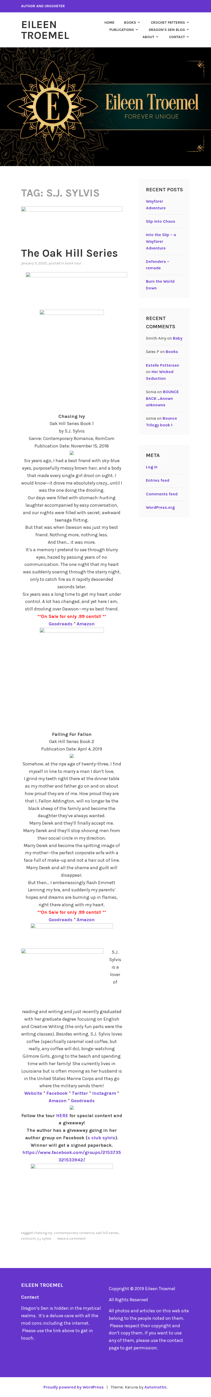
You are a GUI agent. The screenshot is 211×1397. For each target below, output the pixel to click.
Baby (177, 338)
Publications (121, 30)
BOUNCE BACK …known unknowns (162, 398)
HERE (62, 1115)
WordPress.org (160, 507)
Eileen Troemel (45, 30)
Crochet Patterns (168, 22)
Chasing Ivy (42, 1233)
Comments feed (162, 493)
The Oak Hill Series (69, 253)
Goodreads (61, 624)
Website (33, 1093)
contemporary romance (74, 1233)
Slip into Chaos (160, 221)
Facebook (57, 1093)
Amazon (86, 624)
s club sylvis (101, 1138)
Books (130, 22)
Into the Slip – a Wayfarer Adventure (161, 241)
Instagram (104, 1093)
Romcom (28, 1238)
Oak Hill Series (107, 1233)
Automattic (155, 1387)
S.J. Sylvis (44, 1238)
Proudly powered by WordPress (73, 1387)
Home (109, 22)
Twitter (80, 1093)
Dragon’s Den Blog (167, 30)
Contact (177, 37)
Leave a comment (71, 1238)
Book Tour (73, 263)
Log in (151, 466)
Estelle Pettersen (162, 365)
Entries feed (157, 480)
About (148, 37)
